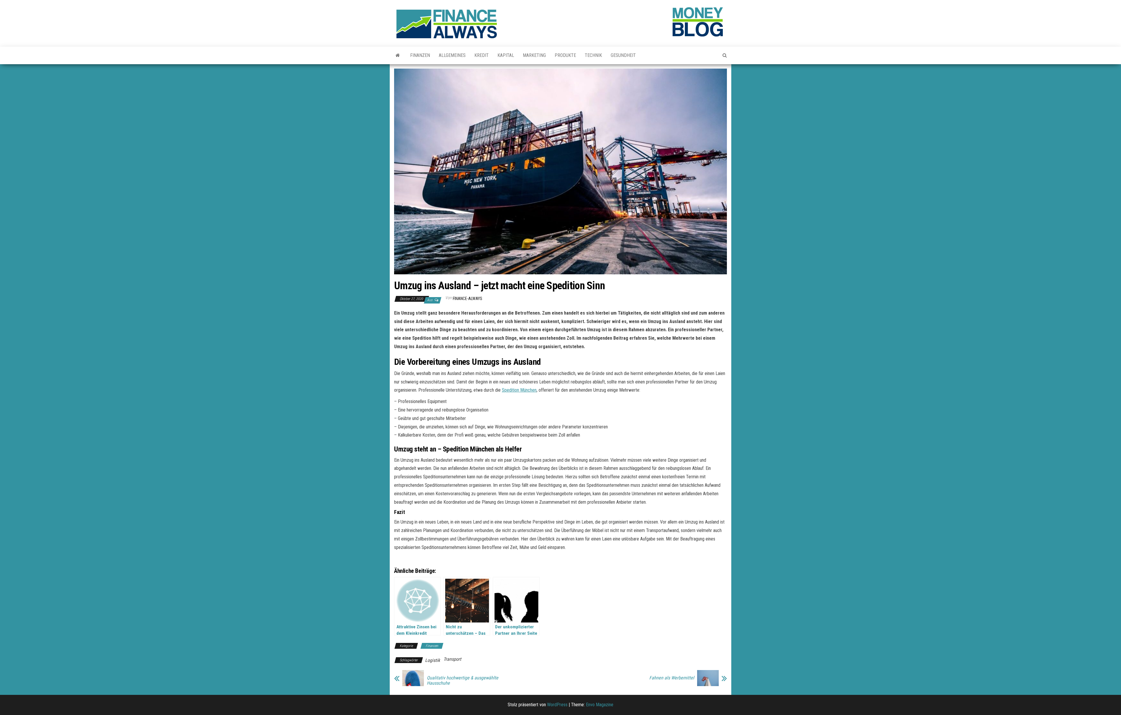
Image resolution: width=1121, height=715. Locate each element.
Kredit (481, 55)
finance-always (467, 298)
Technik (593, 55)
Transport (452, 659)
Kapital (505, 55)
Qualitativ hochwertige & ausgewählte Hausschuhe (462, 680)
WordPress (557, 704)
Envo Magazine (599, 704)
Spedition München (519, 390)
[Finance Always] (398, 55)
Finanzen (420, 55)
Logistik (432, 660)
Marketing (534, 55)
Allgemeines (452, 55)
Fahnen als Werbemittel (671, 678)
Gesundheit (623, 55)
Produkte (565, 55)
